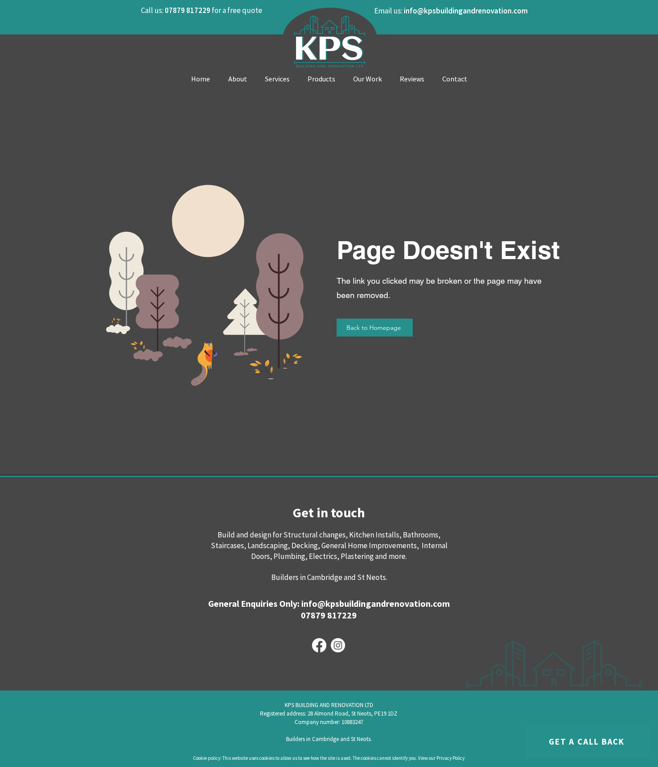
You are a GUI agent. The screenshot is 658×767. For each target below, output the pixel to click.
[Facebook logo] (319, 645)
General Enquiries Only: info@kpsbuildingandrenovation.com (329, 603)
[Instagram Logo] (338, 645)
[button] (587, 741)
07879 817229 (329, 615)
